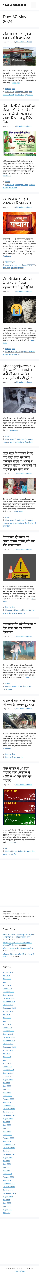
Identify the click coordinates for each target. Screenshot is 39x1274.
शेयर (15, 854)
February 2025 (8, 1031)
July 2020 (6, 1200)
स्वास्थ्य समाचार (7, 689)
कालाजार (8, 686)
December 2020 (9, 1184)
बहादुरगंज (20, 757)
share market (8, 854)
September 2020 (9, 1193)
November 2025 (9, 1002)
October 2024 (8, 1044)
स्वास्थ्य (7, 182)
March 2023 (7, 1096)
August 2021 (7, 1158)
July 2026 (6, 976)
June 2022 (7, 1125)
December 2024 (9, 1037)
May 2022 (6, 1128)
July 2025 (6, 1015)
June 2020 (7, 1203)
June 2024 (7, 1057)
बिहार (13, 89)
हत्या (19, 355)
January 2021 (8, 1180)
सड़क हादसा (21, 613)
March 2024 (7, 1067)
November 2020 (9, 1187)
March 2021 (7, 1174)
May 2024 (7, 1060)
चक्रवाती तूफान (19, 95)
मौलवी (8, 526)
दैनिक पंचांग (8, 262)
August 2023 (8, 1080)
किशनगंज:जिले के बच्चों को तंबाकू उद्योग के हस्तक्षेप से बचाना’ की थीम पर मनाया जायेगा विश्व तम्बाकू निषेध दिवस (19, 114)
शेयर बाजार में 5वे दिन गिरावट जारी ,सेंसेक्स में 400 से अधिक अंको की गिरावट (17, 774)
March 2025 (7, 1028)
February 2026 (8, 992)
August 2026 (8, 972)
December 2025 (9, 998)
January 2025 (8, 1034)
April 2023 (7, 1093)
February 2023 (8, 1099)
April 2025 (7, 1024)
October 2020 (8, 1190)
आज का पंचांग (31, 265)
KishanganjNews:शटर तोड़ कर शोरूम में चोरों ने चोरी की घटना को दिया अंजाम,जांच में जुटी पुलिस (19, 372)
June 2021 (7, 1164)
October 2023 (8, 1076)
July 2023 (6, 1083)
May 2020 (7, 1206)
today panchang (20, 265)
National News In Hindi (26, 851)
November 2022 (9, 1109)
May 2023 (7, 1089)
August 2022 (8, 1119)
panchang (9, 265)
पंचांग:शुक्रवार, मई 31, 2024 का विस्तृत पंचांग (17, 201)
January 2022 (8, 1141)
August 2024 (8, 1050)
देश (6, 848)
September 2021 (9, 1154)
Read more (16, 83)
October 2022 (8, 1112)
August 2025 (8, 1011)
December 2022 (9, 1106)
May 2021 (6, 1167)
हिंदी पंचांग (14, 268)
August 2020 (8, 1197)
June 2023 (7, 1086)
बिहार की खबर (29, 95)
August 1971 (7, 1210)
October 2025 (8, 1005)
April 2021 (6, 1171)
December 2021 (9, 1145)
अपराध (7, 436)
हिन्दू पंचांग (20, 268)
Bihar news (9, 92)
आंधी (30, 92)
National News (11, 851)
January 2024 (8, 1073)
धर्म (14, 262)
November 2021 (9, 1148)
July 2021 (6, 1161)
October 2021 (8, 1151)
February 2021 (8, 1177)
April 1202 (6, 1213)
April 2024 (7, 1063)
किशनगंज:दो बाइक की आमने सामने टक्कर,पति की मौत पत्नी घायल (19, 541)
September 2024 (9, 1047)
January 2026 (8, 995)
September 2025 (9, 1008)
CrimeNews (9, 352)
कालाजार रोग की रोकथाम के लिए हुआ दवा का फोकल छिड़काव (19, 628)
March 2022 (7, 1135)
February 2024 (8, 1070)
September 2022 (9, 1115)
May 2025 (6, 1021)
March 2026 (7, 989)
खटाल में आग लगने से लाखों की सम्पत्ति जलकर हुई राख (19, 702)
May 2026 (7, 982)
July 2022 (6, 1122)
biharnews (9, 610)
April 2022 (7, 1132)
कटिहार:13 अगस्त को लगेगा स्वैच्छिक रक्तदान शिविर (18, 948)
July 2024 (6, 1054)
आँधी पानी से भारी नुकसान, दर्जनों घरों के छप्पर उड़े (18, 36)
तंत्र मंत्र (27, 523)
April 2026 (7, 985)
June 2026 (7, 979)
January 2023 (8, 1102)
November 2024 (9, 1041)
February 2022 (8, 1138)
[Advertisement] (19, 883)
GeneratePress (19, 1271)
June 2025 (7, 1018)
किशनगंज (8, 89)
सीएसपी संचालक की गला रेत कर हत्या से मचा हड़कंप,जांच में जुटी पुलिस (18, 283)
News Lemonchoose (14, 4)
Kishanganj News (21, 92)
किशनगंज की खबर (8, 95)
